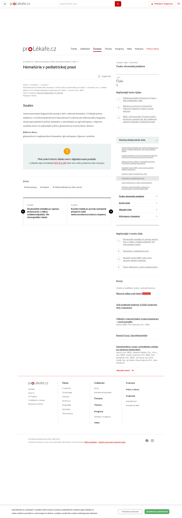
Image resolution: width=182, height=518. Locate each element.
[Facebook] (147, 440)
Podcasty (139, 48)
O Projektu (32, 396)
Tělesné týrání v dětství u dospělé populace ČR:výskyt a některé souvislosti (138, 162)
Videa (129, 48)
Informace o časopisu (129, 216)
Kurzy (96, 388)
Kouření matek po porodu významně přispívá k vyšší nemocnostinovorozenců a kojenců (88, 212)
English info (106, 76)
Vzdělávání (85, 48)
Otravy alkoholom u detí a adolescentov (137, 183)
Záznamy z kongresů (102, 417)
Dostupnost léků (132, 405)
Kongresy (119, 48)
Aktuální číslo (125, 209)
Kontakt (31, 389)
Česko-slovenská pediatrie (60, 62)
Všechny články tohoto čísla (132, 140)
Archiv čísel (124, 203)
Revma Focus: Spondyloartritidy (131, 335)
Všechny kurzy (123, 370)
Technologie (67, 392)
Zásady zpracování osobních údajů (112, 442)
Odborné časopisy (42, 62)
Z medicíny (66, 388)
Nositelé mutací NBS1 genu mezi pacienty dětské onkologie (138, 169)
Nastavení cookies (35, 404)
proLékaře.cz (15, 5)
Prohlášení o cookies (36, 400)
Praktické (130, 396)
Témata (108, 48)
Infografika (66, 405)
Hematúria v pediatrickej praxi (133, 178)
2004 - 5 (75, 62)
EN (178, 3)
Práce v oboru (153, 48)
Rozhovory (66, 401)
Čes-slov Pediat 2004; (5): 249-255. (50, 93)
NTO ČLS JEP (60, 163)
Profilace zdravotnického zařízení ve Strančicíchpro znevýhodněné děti (135, 188)
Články (74, 48)
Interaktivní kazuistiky (103, 392)
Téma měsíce (67, 413)
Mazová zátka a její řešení (129, 293)
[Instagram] (152, 440)
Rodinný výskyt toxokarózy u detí (134, 174)
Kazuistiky (66, 409)
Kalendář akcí (131, 401)
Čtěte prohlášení (90, 442)
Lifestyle (65, 397)
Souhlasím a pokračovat (157, 512)
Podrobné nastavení (130, 512)
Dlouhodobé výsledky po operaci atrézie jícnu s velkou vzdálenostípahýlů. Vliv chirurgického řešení (43, 213)
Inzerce (31, 393)
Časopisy (97, 48)
